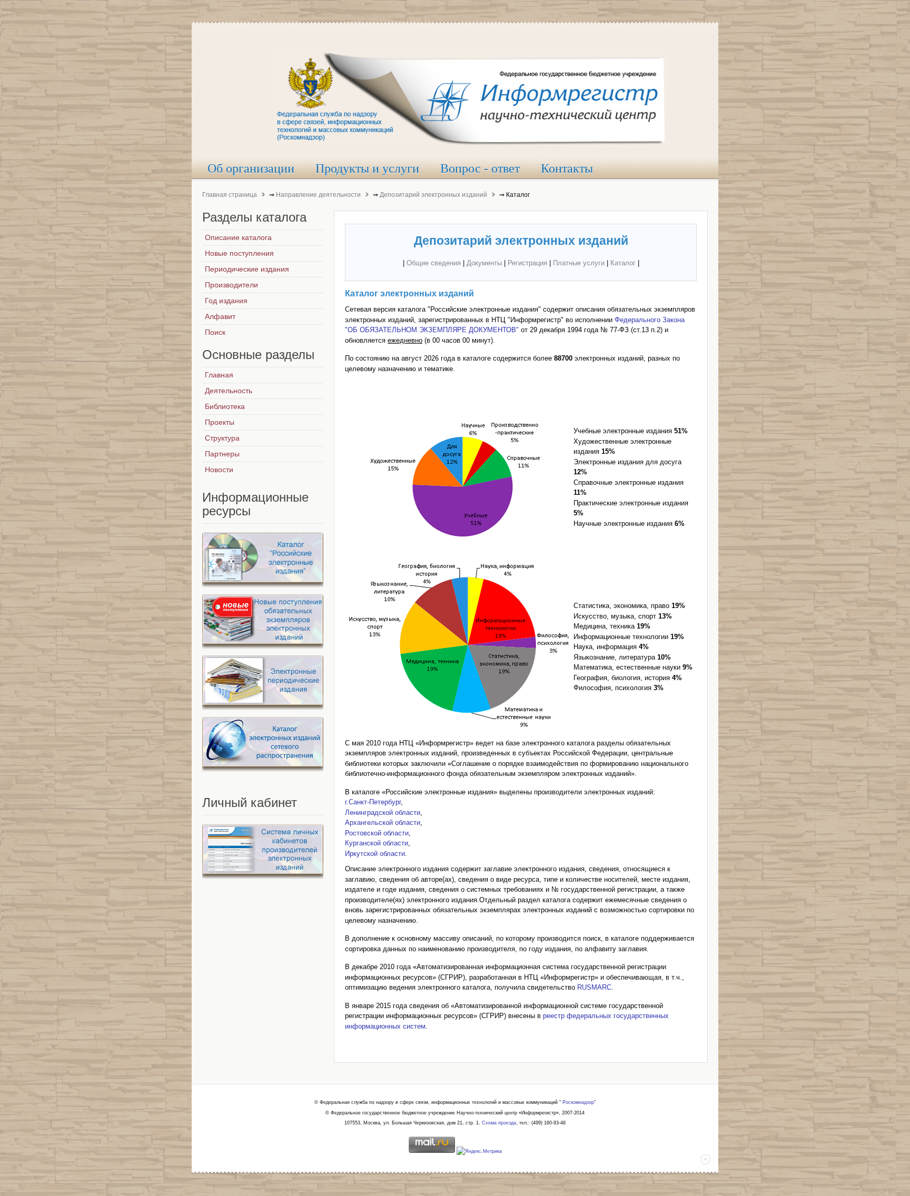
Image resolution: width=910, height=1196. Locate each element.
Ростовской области (377, 833)
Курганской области (376, 843)
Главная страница (229, 194)
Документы (484, 263)
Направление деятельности (318, 194)
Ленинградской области (382, 812)
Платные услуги (579, 263)
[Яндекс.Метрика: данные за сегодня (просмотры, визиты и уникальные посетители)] (479, 1152)
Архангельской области (382, 822)
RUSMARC (594, 987)
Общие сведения (434, 263)
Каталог (623, 263)
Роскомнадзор (578, 1102)
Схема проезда (499, 1122)
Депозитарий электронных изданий (433, 194)
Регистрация (527, 263)
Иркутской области (375, 854)
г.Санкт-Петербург (373, 802)
